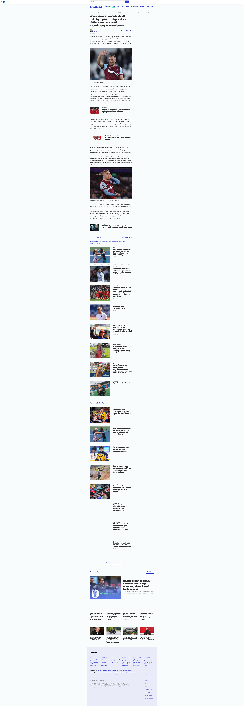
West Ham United (103, 241)
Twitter (146, 686)
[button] (111, 64)
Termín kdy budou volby (94, 662)
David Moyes (115, 241)
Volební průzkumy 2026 (94, 659)
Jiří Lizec (95, 29)
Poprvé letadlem (136, 659)
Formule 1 (113, 663)
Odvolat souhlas (148, 697)
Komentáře (94, 572)
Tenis (123, 6)
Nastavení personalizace (149, 698)
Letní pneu (122, 674)
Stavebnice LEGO (109, 674)
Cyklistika (115, 465)
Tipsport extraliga (115, 660)
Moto (127, 6)
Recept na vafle (125, 663)
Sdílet (128, 30)
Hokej (118, 6)
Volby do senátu (93, 663)
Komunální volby (93, 665)
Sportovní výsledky (117, 304)
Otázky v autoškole (147, 663)
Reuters (114, 681)
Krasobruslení (116, 503)
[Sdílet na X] (131, 237)
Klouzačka (117, 672)
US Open (115, 247)
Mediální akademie (148, 695)
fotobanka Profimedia (121, 681)
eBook (123, 30)
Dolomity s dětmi (136, 665)
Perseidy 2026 (112, 670)
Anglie (106, 134)
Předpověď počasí (105, 670)
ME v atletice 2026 (115, 662)
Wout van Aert (103, 663)
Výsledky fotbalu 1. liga (116, 659)
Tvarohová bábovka (126, 662)
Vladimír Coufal (122, 241)
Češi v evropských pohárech (126, 670)
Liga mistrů (115, 285)
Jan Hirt (102, 660)
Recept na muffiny (125, 659)
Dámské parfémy (116, 674)
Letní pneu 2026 (147, 657)
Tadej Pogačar (103, 662)
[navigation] (2, 2)
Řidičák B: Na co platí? (148, 662)
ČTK (110, 681)
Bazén (97, 672)
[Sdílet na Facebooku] (129, 237)
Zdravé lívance (125, 660)
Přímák (103, 224)
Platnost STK (146, 665)
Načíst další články (110, 562)
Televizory (132, 674)
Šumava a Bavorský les (137, 660)
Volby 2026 (92, 657)
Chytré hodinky (137, 674)
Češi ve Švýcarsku (136, 662)
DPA (112, 681)
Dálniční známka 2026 (148, 659)
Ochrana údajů (147, 692)
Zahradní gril (130, 672)
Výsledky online (134, 6)
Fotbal (113, 6)
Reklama (146, 687)
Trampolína (108, 672)
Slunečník (112, 672)
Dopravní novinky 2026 (148, 660)
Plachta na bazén (102, 672)
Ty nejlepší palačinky (126, 657)
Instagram (147, 684)
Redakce (146, 680)
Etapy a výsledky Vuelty (105, 659)
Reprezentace (105, 107)
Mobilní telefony (103, 674)
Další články (150, 571)
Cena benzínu (117, 670)
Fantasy (108, 6)
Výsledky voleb (92, 660)
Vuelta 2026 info (104, 657)
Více (152, 6)
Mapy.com (99, 670)
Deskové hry (127, 674)
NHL (112, 665)
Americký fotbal (116, 522)
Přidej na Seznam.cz (148, 689)
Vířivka (135, 672)
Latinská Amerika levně (137, 663)
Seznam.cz (240, 1)
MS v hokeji (115, 484)
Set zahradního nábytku (123, 672)
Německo (115, 541)
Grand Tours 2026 (104, 665)
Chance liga (114, 657)
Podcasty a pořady (144, 6)
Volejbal (114, 407)
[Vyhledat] (127, 2)
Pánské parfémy (144, 674)
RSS (145, 681)
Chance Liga (115, 266)
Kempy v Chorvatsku (137, 657)
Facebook (146, 683)
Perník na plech (125, 665)
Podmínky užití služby (149, 690)
